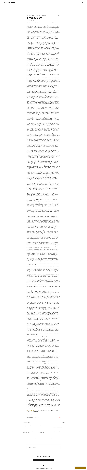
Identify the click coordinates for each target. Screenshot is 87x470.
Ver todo (63, 422)
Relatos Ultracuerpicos (9, 2)
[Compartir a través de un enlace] (33, 414)
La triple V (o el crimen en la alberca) (28, 426)
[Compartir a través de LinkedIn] (31, 414)
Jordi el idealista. (56, 426)
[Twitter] (43, 465)
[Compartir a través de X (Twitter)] (29, 414)
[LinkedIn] (44, 465)
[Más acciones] (59, 15)
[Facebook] (42, 465)
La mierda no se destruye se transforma (43, 426)
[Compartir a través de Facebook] (27, 414)
